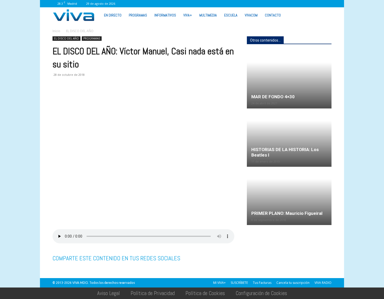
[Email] (94, 95)
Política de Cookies (205, 293)
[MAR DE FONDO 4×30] (289, 79)
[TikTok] (284, 3)
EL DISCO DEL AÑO (66, 38)
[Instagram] (267, 3)
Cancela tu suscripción (293, 282)
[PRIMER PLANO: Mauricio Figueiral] (289, 196)
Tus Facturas (262, 282)
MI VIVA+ (219, 282)
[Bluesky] (327, 3)
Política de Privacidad (153, 293)
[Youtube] (319, 3)
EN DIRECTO (112, 15)
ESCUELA (230, 15)
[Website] (302, 3)
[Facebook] (259, 3)
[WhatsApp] (310, 3)
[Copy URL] (130, 95)
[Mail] (276, 3)
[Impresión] (106, 95)
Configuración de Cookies (261, 293)
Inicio (56, 31)
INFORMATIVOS (165, 15)
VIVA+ (187, 15)
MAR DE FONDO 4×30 (273, 96)
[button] (325, 15)
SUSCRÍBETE (239, 282)
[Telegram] (118, 95)
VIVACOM (251, 15)
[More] (142, 95)
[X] (293, 3)
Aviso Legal (108, 293)
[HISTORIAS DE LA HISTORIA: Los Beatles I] (289, 138)
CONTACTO (273, 15)
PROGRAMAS (138, 15)
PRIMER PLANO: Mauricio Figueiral (286, 213)
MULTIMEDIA (208, 15)
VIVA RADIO (323, 282)
